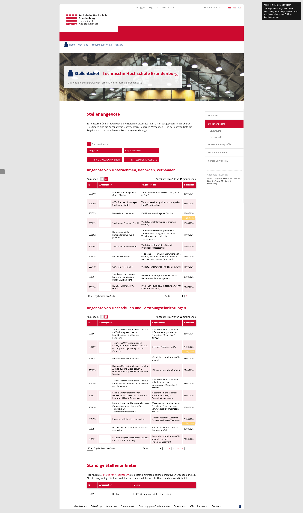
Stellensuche (215, 131)
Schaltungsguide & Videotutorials (154, 506)
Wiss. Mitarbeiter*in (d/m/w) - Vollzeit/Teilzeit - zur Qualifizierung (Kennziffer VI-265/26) (165, 383)
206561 (92, 333)
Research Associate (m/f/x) (164, 347)
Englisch (190, 217)
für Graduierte (213, 181)
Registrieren (154, 7)
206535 (92, 256)
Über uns (83, 44)
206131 (92, 439)
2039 (92, 494)
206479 (92, 267)
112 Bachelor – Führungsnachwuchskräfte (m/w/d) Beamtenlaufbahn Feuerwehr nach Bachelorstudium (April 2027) (161, 257)
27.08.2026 (188, 347)
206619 (92, 223)
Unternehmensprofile (219, 144)
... (218, 183)
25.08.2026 (188, 419)
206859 (92, 347)
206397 (92, 277)
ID (89, 184)
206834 (92, 358)
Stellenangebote (216, 123)
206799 (92, 203)
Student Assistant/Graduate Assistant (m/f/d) (165, 429)
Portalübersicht (128, 506)
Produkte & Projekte (101, 44)
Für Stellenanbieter (218, 152)
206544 (92, 246)
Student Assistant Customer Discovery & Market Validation (166, 419)
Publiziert (189, 184)
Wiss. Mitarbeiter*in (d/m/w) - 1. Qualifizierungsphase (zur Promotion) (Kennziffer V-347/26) (165, 333)
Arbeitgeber (105, 184)
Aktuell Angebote (214, 178)
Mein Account (168, 7)
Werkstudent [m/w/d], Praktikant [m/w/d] (161, 267)
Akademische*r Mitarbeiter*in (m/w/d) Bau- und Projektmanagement (166, 439)
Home (72, 44)
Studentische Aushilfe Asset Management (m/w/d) (160, 194)
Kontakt (119, 44)
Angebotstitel (149, 184)
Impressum (202, 506)
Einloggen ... (141, 7)
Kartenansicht (216, 137)
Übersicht (213, 115)
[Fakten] (102, 179)
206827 (92, 395)
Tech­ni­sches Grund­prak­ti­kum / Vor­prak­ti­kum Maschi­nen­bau (160, 204)
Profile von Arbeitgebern (116, 474)
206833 (92, 370)
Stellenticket (111, 506)
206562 (92, 235)
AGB (191, 506)
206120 (92, 287)
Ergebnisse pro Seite (104, 295)
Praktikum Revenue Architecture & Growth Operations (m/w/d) (161, 287)
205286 (92, 383)
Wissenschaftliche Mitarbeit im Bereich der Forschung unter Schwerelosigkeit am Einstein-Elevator (166, 407)
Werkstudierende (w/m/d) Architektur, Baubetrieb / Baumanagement (159, 277)
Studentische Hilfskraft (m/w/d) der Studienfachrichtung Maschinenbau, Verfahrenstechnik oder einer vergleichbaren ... (158, 234)
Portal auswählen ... (213, 7)
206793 (92, 419)
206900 (92, 193)
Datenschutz (180, 506)
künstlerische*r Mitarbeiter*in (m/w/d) (166, 358)
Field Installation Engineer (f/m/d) (157, 213)
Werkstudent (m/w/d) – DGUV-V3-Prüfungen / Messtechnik (157, 246)
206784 (92, 429)
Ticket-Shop (96, 506)
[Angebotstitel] (106, 179)
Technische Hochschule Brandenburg (140, 73)
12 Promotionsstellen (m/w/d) (166, 370)
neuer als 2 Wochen (231, 178)
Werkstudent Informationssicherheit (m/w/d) (158, 223)
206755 (92, 213)
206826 (92, 407)
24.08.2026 (188, 213)
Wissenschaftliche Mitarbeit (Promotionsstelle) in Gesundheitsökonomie (164, 395)
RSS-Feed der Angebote (143, 159)
